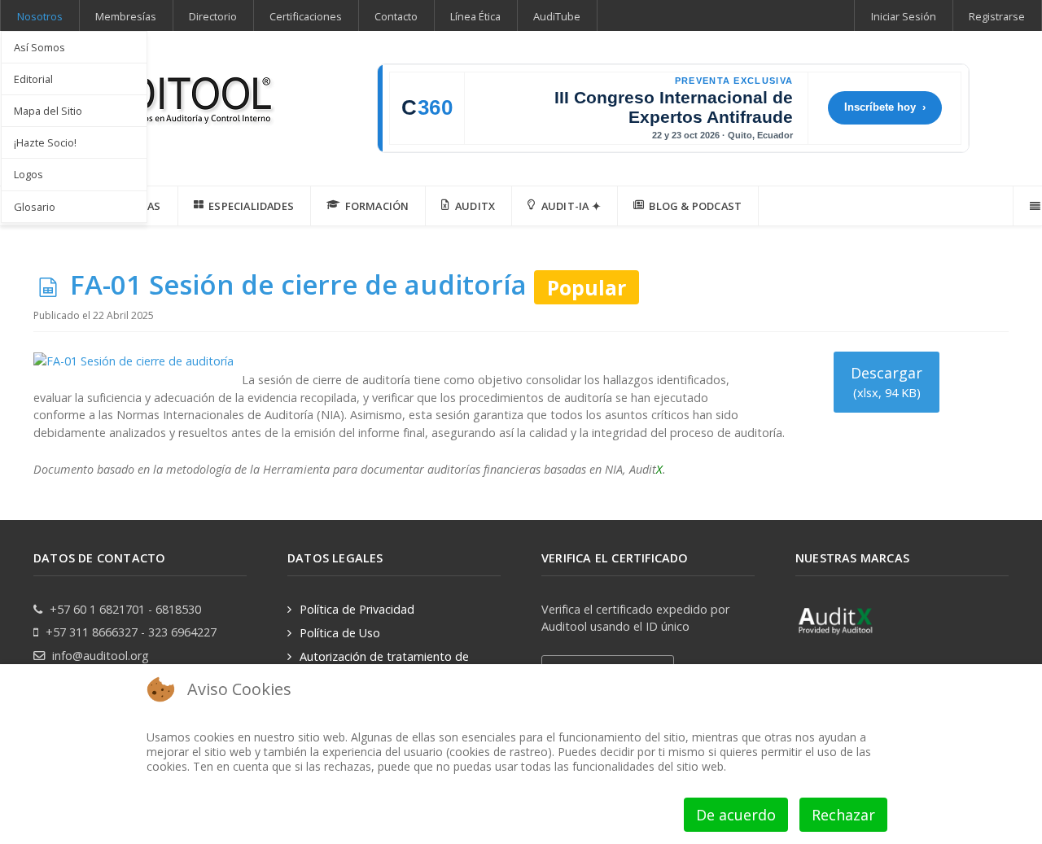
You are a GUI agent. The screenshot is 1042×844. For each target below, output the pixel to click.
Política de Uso (340, 633)
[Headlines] (155, 94)
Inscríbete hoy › (885, 107)
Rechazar (843, 814)
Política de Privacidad (357, 609)
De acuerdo (736, 814)
